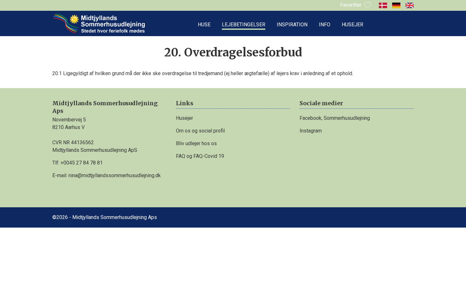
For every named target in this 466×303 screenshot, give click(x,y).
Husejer (352, 25)
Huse (204, 25)
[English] (409, 5)
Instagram (311, 131)
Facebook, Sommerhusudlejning (335, 118)
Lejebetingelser (243, 25)
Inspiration (292, 25)
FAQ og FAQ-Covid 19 (200, 156)
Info (324, 25)
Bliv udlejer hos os (196, 143)
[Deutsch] (396, 5)
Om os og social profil (200, 131)
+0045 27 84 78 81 (82, 163)
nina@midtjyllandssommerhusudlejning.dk (114, 175)
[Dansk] (383, 5)
